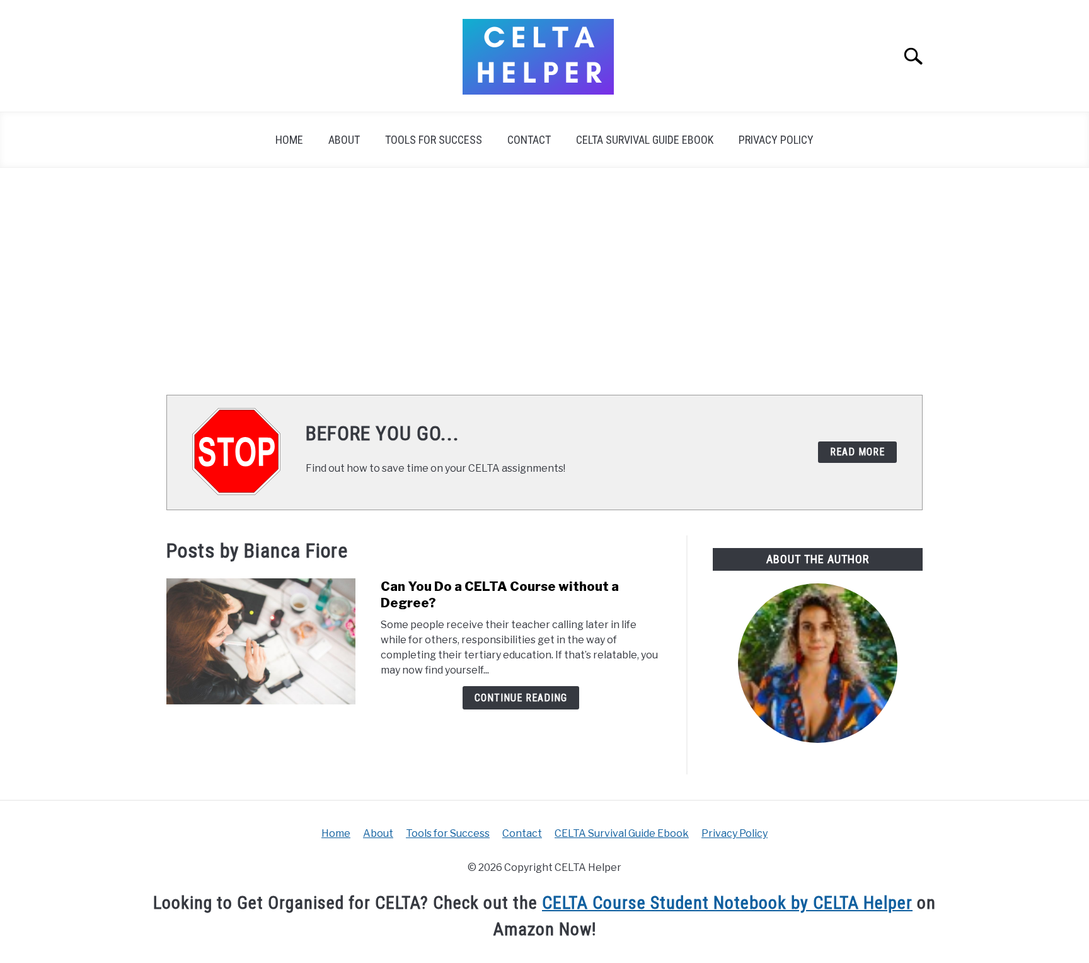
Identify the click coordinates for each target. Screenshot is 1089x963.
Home (289, 139)
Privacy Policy (776, 139)
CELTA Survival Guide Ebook (644, 139)
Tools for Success (433, 139)
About (344, 139)
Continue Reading (521, 698)
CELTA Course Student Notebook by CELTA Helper (727, 902)
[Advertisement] (544, 281)
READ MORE (857, 452)
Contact (529, 139)
